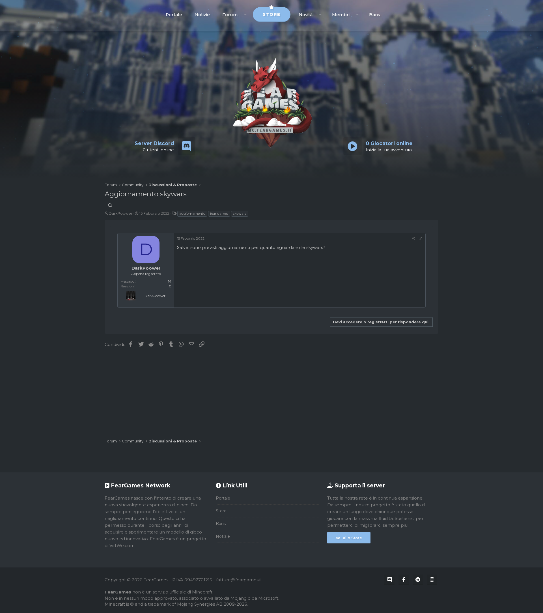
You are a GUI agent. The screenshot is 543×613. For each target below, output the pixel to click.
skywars (239, 213)
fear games (219, 213)
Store (272, 14)
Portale (174, 14)
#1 (421, 238)
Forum (230, 14)
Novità (306, 14)
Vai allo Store (349, 537)
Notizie (202, 14)
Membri (341, 14)
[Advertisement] (271, 393)
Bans (374, 14)
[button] (245, 14)
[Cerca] (110, 205)
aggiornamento (192, 213)
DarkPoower (120, 213)
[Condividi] (413, 238)
